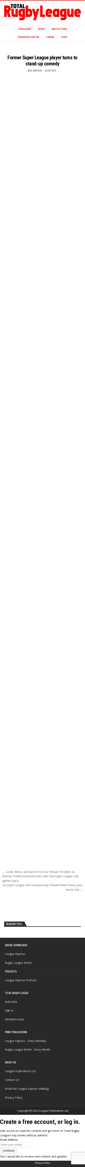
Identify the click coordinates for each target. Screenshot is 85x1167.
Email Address (9, 1140)
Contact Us (12, 1080)
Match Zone (59, 28)
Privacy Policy (13, 1097)
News (41, 28)
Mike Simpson (35, 70)
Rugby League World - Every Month (27, 1049)
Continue (8, 1150)
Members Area (14, 1019)
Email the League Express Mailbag (27, 1089)
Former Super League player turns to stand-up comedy (42, 61)
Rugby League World (18, 963)
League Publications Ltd (20, 1071)
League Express (15, 954)
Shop (64, 37)
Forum (50, 37)
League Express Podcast (20, 980)
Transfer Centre (28, 37)
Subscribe (24, 28)
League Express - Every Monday (25, 1041)
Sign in (9, 1010)
